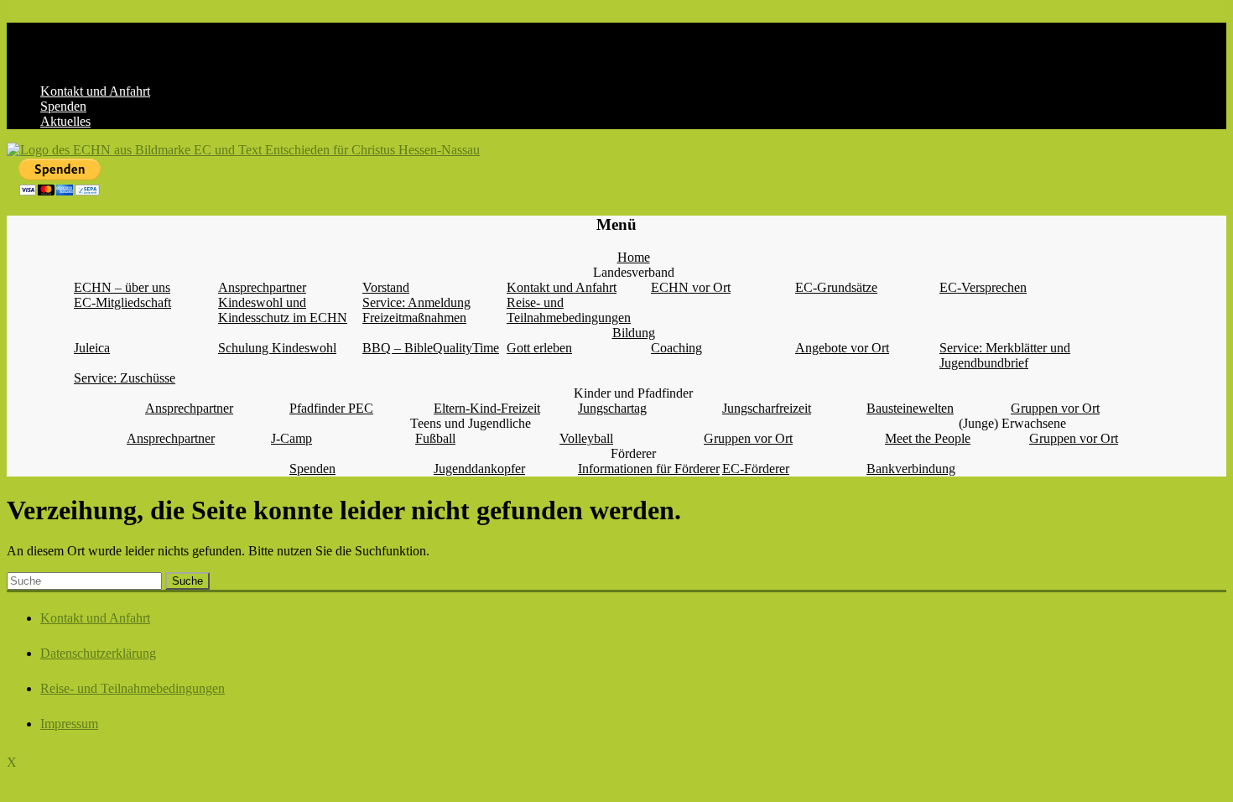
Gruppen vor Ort (1055, 408)
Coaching (676, 348)
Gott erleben (539, 348)
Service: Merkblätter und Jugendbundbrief (1004, 355)
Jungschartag (612, 408)
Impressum (69, 723)
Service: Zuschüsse (124, 378)
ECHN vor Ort (691, 287)
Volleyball (586, 438)
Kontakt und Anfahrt (95, 91)
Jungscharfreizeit (766, 408)
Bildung (633, 332)
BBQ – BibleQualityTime (430, 348)
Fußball (435, 438)
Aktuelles (65, 121)
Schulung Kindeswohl (277, 348)
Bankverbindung (910, 468)
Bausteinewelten (910, 408)
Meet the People (927, 438)
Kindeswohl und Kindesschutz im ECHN (282, 310)
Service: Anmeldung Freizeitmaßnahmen (416, 310)
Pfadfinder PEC (331, 408)
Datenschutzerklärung (98, 653)
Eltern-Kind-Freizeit (487, 408)
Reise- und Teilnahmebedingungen (569, 310)
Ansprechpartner (262, 287)
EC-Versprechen (983, 287)
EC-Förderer (755, 468)
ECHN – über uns (122, 287)
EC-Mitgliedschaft (122, 302)
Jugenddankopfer (479, 468)
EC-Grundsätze (836, 287)
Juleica (92, 348)
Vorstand (385, 287)
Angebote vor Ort (842, 348)
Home (633, 257)
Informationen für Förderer (649, 468)
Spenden (63, 106)
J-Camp (291, 438)
